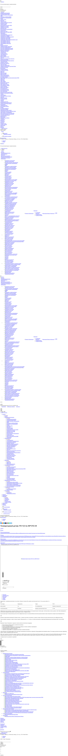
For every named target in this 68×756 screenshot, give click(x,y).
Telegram (4, 140)
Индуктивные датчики (19, 540)
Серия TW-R (21, 543)
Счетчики (29, 539)
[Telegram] (11, 523)
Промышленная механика (11, 419)
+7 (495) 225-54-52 (4, 128)
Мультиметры (5, 540)
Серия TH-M (7, 543)
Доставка (4, 597)
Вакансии (2, 724)
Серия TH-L (2, 543)
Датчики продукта (24, 539)
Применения (2, 719)
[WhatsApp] (8, 523)
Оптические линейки (31, 537)
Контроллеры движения (31, 536)
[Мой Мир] (4, 523)
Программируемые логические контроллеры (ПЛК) (17, 536)
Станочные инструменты (11, 488)
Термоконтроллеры (11, 540)
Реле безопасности (60, 536)
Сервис (4, 598)
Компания (6, 498)
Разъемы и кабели (31, 543)
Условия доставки (3, 726)
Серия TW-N (16, 543)
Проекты (2, 718)
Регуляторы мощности (23, 537)
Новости (2, 721)
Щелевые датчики (18, 539)
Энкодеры (13, 539)
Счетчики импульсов (38, 539)
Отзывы (4, 599)
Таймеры (33, 539)
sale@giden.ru (3, 138)
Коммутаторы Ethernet (53, 536)
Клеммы (17, 537)
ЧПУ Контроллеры (38, 536)
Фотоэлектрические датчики (5, 539)
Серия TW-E (11, 543)
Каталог (6, 416)
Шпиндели (9, 462)
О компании (2, 723)
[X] (5, 523)
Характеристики (6, 595)
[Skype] (10, 523)
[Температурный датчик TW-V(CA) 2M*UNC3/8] (33, 559)
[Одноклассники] (2, 523)
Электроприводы (10, 440)
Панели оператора (45, 536)
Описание (4, 594)
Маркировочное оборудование (12, 482)
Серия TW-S (25, 543)
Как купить (5, 596)
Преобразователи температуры (47, 539)
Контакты (2, 729)
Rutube (4, 141)
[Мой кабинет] (0, 403)
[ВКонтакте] (1, 523)
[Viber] (7, 523)
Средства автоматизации (11, 466)
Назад (7, 415)
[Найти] (1, 8)
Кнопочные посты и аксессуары (10, 537)
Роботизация (9, 492)
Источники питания (4, 536)
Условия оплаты (3, 725)
